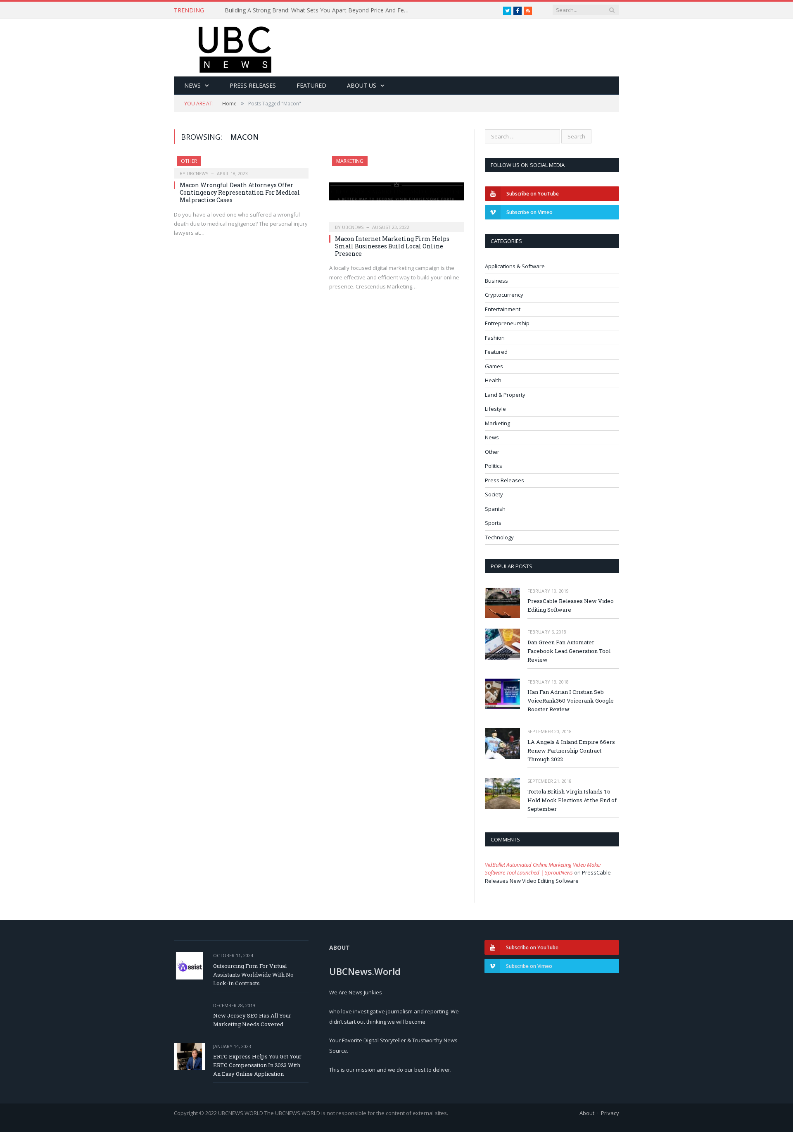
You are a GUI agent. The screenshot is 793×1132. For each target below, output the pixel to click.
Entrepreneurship (507, 323)
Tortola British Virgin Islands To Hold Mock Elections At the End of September (572, 800)
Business (496, 280)
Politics (493, 465)
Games (494, 366)
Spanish (495, 508)
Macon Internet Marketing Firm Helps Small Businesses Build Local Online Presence (392, 246)
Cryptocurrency (504, 294)
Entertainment (502, 309)
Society (494, 494)
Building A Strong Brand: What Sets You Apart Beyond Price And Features (320, 10)
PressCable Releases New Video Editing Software (570, 605)
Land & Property (505, 394)
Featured (311, 85)
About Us (361, 85)
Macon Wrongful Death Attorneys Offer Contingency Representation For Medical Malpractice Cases (240, 192)
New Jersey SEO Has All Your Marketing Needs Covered (252, 1020)
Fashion (495, 337)
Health (493, 380)
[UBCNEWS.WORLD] (235, 46)
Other (189, 160)
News (192, 85)
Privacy (610, 1113)
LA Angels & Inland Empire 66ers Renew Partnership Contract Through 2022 (571, 750)
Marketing (349, 160)
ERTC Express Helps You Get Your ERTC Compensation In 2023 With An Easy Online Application (257, 1065)
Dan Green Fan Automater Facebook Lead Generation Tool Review (568, 651)
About (586, 1113)
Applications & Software (515, 266)
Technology (499, 537)
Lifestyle (495, 408)
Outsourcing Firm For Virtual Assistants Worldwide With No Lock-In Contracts (253, 974)
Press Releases (253, 85)
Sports (493, 523)
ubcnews (197, 173)
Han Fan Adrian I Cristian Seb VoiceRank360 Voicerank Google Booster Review (570, 700)
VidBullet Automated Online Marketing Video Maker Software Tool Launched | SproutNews (543, 869)
